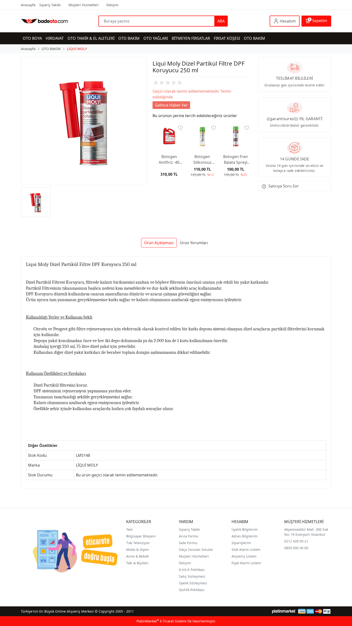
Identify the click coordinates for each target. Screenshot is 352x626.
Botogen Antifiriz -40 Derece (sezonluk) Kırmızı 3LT (169, 159)
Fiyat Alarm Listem (246, 563)
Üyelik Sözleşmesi (193, 583)
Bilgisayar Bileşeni (141, 536)
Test (129, 529)
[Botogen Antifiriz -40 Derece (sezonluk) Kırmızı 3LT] (169, 136)
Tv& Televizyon (138, 543)
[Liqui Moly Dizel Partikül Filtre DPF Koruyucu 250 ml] (84, 121)
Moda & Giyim (137, 549)
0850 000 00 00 (296, 548)
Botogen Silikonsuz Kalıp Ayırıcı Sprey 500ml (202, 159)
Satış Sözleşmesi (192, 576)
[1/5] (156, 82)
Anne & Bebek (137, 556)
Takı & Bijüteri (137, 563)
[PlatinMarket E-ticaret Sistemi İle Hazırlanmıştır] (283, 611)
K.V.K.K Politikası (192, 569)
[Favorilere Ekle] (180, 128)
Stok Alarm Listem (246, 549)
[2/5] (159, 82)
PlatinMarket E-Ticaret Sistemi (161, 621)
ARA (221, 21)
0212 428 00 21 (296, 541)
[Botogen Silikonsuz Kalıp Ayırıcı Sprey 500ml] (202, 136)
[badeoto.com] (59, 21)
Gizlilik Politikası (191, 589)
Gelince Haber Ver (171, 105)
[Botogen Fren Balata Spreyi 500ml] (235, 136)
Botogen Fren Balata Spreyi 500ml (235, 159)
